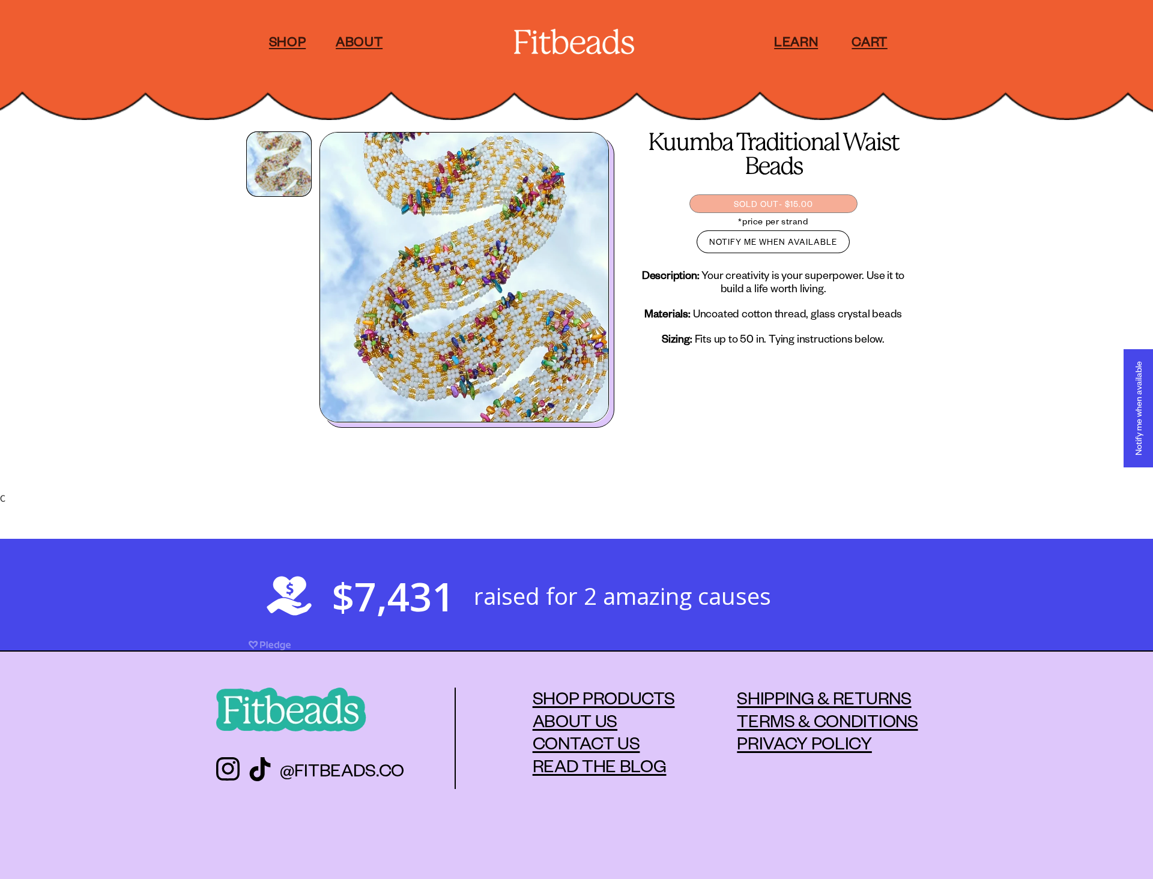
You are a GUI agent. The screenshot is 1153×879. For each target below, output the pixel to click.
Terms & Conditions (827, 720)
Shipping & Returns (824, 697)
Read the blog (600, 765)
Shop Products (604, 697)
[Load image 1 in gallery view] (279, 164)
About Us (575, 720)
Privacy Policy (804, 742)
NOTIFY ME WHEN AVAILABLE (773, 241)
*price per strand (773, 221)
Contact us (586, 742)
